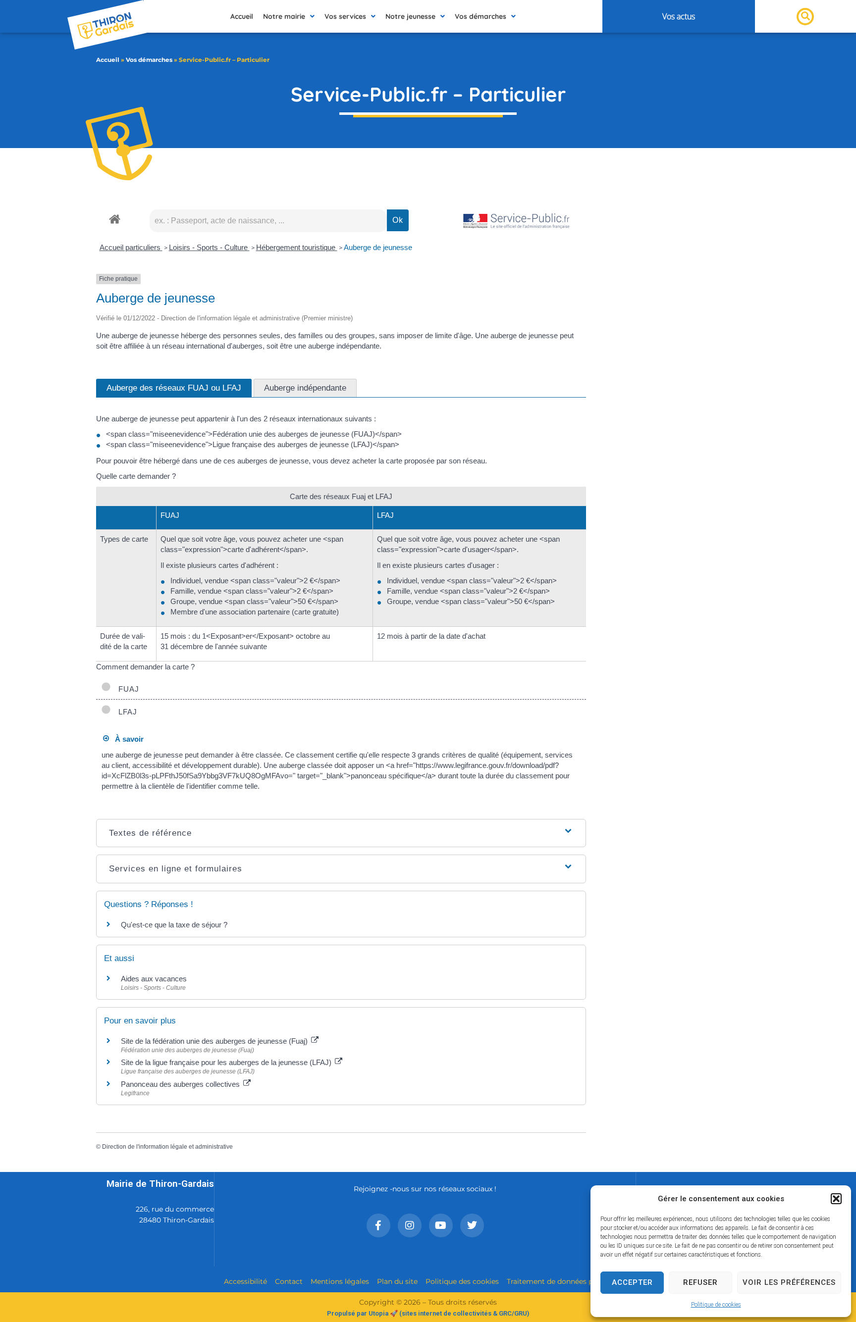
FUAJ (126, 689)
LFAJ (125, 712)
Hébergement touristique (296, 247)
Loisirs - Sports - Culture (209, 247)
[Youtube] (441, 1225)
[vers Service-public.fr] (517, 221)
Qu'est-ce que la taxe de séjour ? (174, 924)
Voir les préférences (789, 1282)
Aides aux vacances (154, 978)
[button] (836, 1199)
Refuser (700, 1282)
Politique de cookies (716, 1304)
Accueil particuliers (131, 247)
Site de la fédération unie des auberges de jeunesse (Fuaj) (215, 1041)
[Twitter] (472, 1225)
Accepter (632, 1282)
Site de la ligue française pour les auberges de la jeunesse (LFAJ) (227, 1062)
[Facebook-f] (378, 1225)
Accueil (107, 59)
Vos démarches (149, 59)
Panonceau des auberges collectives (181, 1084)
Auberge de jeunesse (378, 247)
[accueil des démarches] (115, 218)
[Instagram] (410, 1225)
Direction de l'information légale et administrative (167, 1146)
